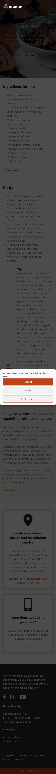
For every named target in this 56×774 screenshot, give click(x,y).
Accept (28, 382)
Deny (28, 390)
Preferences (28, 399)
